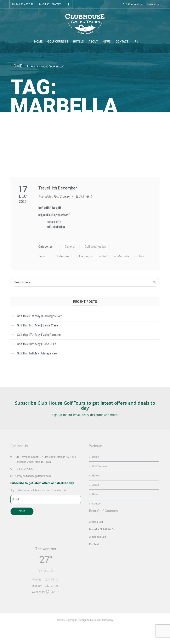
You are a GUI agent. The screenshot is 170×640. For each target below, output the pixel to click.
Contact (121, 41)
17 (23, 189)
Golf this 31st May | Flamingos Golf (39, 316)
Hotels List (153, 4)
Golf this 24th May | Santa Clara (37, 325)
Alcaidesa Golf (97, 536)
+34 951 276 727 (51, 4)
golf (105, 256)
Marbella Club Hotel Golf (102, 529)
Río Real (94, 544)
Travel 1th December (57, 188)
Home (38, 41)
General (70, 246)
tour (142, 256)
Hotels (78, 41)
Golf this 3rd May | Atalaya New (37, 353)
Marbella (123, 256)
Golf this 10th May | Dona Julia (36, 344)
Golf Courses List (133, 4)
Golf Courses (57, 41)
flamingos (86, 256)
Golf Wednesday (95, 246)
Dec (23, 196)
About (93, 41)
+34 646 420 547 (23, 4)
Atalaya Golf (96, 521)
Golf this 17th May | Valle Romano (39, 334)
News (107, 41)
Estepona (63, 256)
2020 (23, 202)
